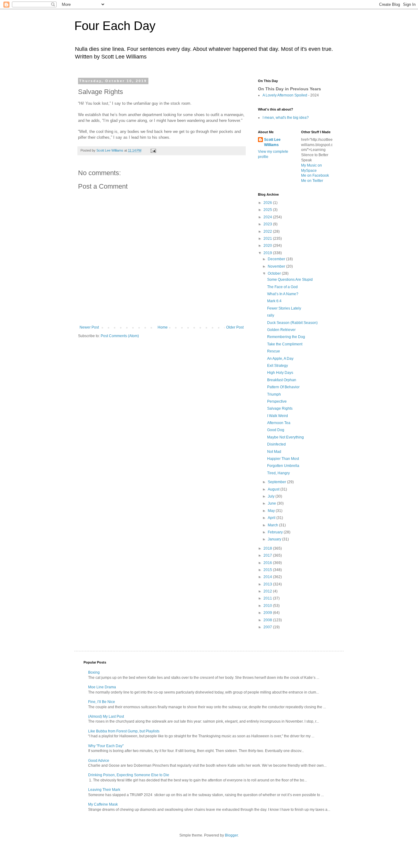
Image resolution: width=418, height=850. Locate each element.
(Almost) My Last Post (106, 716)
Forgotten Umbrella (283, 466)
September (277, 482)
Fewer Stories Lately (284, 308)
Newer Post (89, 327)
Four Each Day (114, 25)
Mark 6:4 (274, 301)
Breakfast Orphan (281, 380)
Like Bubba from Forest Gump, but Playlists (123, 731)
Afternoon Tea (278, 423)
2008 (268, 620)
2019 (268, 253)
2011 (268, 598)
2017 (268, 555)
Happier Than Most (283, 459)
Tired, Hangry (278, 473)
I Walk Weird (277, 416)
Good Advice (98, 760)
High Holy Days (280, 372)
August (274, 489)
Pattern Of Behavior (283, 387)
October (275, 273)
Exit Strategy (277, 365)
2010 (268, 606)
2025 (268, 210)
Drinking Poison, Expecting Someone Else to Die (128, 775)
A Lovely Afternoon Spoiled (285, 95)
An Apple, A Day (280, 358)
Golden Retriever (281, 330)
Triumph (274, 394)
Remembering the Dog (286, 337)
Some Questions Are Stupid (290, 279)
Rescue (273, 351)
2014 (268, 577)
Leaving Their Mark (104, 790)
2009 (268, 613)
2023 (268, 224)
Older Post (235, 327)
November (277, 266)
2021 (268, 238)
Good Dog (275, 430)
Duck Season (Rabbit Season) (292, 323)
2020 (268, 245)
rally (270, 315)
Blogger (231, 835)
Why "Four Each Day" (106, 746)
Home (163, 327)
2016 (268, 563)
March (273, 525)
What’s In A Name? (282, 294)
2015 (268, 570)
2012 (268, 591)
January (275, 539)
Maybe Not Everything (285, 437)
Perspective (277, 401)
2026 (268, 203)
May (272, 511)
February (276, 532)
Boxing (94, 672)
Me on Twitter (312, 181)
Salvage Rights (280, 408)
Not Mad (274, 451)
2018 (268, 548)
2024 (268, 217)
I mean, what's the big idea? (286, 117)
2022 (268, 231)
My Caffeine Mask (103, 804)
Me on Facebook (315, 175)
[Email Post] (153, 150)
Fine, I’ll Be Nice (101, 702)
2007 (268, 627)
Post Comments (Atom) (120, 336)
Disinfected (276, 444)
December (277, 259)
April (272, 518)
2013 (268, 584)
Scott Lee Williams (272, 142)
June (272, 503)
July (271, 496)
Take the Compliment (284, 344)
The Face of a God (282, 287)
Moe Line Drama (102, 687)
